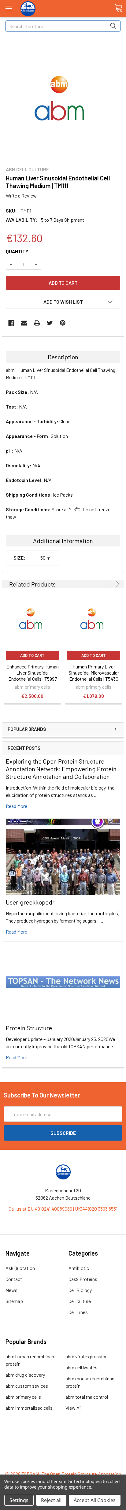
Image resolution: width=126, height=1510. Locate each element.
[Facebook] (11, 322)
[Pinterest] (62, 322)
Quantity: (18, 251)
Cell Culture (80, 1301)
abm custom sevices (27, 1386)
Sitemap (14, 1301)
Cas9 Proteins (83, 1279)
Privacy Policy (63, 1463)
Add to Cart (32, 655)
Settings (18, 1500)
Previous (109, 584)
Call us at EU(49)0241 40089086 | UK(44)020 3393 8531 (63, 1209)
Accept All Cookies (95, 1500)
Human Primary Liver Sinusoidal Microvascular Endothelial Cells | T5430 (94, 673)
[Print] (37, 322)
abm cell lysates (81, 1367)
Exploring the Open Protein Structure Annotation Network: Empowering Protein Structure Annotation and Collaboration (61, 768)
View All (73, 1408)
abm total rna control (86, 1397)
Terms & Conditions (63, 1441)
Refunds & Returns (63, 1455)
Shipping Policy (63, 1448)
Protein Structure (29, 1027)
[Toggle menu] (8, 8)
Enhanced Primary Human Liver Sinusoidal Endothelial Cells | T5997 (32, 673)
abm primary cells (23, 1397)
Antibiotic (79, 1268)
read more (16, 806)
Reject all (51, 1500)
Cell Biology (80, 1290)
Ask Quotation (20, 1268)
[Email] (24, 322)
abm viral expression (86, 1356)
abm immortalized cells (29, 1408)
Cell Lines (78, 1312)
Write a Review (21, 195)
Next (116, 584)
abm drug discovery (25, 1375)
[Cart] (118, 8)
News (11, 1290)
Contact (14, 1279)
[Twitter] (49, 322)
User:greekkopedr (30, 902)
